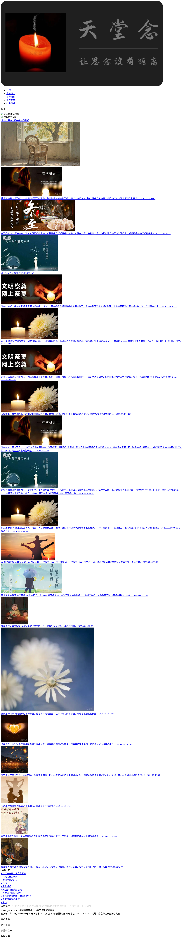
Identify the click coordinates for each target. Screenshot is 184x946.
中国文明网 (85, 906)
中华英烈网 (73, 906)
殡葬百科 (10, 97)
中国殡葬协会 (17, 906)
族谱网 (63, 906)
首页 (8, 90)
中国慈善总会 (31, 906)
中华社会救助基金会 (49, 906)
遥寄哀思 (10, 100)
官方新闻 (10, 93)
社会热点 (10, 103)
